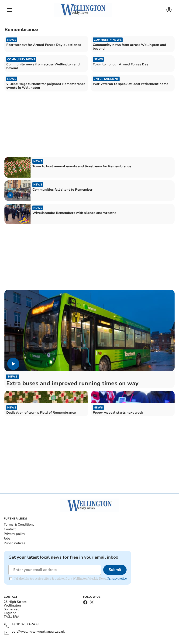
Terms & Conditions (19, 524)
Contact (10, 529)
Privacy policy (14, 534)
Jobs (7, 538)
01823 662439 (27, 624)
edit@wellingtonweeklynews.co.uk (38, 632)
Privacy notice (117, 578)
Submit (115, 569)
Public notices (14, 543)
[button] (9, 10)
